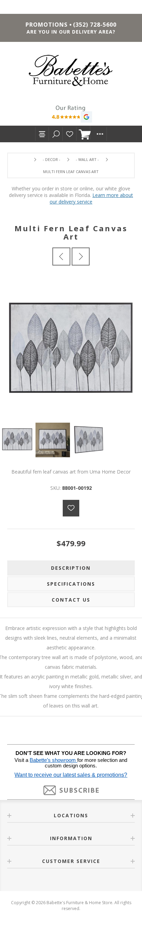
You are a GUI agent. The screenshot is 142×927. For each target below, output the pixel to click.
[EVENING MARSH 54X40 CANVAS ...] (81, 257)
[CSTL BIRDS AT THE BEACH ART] (61, 257)
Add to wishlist (71, 508)
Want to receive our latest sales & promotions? (70, 775)
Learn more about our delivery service (91, 198)
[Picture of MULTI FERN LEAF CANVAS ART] (18, 440)
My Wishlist (70, 134)
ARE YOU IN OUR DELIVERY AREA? (71, 31)
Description (71, 568)
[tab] (71, 568)
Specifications (71, 583)
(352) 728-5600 (94, 24)
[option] (18, 440)
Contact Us (71, 599)
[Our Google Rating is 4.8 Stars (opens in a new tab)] (71, 115)
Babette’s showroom (53, 760)
